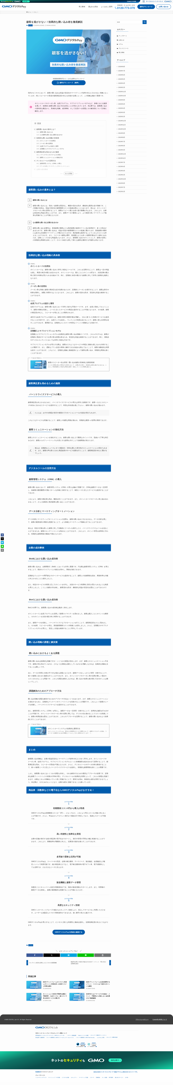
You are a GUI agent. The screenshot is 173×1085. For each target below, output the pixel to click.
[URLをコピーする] (102, 955)
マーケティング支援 (83, 1077)
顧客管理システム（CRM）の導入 (51, 163)
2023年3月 (121, 170)
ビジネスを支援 (65, 1077)
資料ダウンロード (146, 7)
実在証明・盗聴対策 (39, 1037)
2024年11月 (122, 125)
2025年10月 (122, 95)
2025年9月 (121, 100)
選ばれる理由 (93, 7)
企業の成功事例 (42, 169)
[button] (34, 955)
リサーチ (92, 1077)
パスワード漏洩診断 (71, 1035)
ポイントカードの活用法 (48, 141)
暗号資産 (111, 1077)
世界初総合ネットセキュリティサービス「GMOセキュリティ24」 (50, 1035)
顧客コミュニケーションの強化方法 (51, 157)
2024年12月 (122, 121)
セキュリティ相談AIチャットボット (99, 1035)
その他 (126, 1077)
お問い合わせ (163, 7)
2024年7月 (121, 141)
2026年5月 (121, 79)
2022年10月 (122, 179)
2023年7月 (121, 162)
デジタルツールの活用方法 (46, 161)
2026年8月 (121, 66)
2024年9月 (121, 133)
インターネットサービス (40, 1077)
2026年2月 (121, 87)
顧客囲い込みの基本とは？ (46, 129)
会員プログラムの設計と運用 (49, 146)
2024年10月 (122, 129)
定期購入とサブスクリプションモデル (52, 149)
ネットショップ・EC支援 (54, 1077)
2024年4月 (121, 150)
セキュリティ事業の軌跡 (111, 1037)
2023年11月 (122, 158)
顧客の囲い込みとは (46, 132)
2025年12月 (122, 91)
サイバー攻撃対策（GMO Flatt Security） (85, 1037)
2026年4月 (121, 83)
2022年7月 (121, 187)
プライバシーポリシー (142, 1019)
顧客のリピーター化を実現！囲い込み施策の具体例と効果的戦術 (71, 362)
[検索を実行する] (145, 22)
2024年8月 (121, 137)
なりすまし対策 (100, 1037)
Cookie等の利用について (160, 1019)
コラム (30, 25)
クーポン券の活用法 (46, 143)
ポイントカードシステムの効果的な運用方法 (64, 728)
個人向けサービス (119, 1077)
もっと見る (68, 173)
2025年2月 (121, 116)
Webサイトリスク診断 (83, 1035)
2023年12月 (122, 154)
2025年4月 (121, 108)
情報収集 (98, 1077)
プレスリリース (123, 48)
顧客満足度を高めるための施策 (48, 152)
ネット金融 (104, 1077)
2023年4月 (121, 166)
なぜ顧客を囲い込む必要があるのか (51, 135)
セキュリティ (74, 1077)
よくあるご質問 (106, 7)
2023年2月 (121, 175)
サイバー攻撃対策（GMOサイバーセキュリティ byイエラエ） (60, 1037)
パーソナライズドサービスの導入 (51, 155)
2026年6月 (121, 75)
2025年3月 (121, 112)
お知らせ (121, 40)
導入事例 (82, 7)
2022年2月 (121, 191)
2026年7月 (121, 71)
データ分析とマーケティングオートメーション (55, 166)
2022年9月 (121, 183)
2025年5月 (121, 104)
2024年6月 (121, 145)
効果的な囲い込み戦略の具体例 (48, 138)
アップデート (123, 36)
